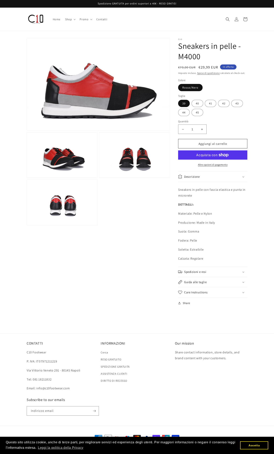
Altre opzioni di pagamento (212, 164)
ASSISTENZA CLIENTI (114, 373)
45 (197, 112)
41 (210, 103)
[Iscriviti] (94, 411)
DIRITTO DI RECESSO (114, 381)
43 (237, 103)
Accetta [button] (254, 445)
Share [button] (186, 303)
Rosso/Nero (190, 87)
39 (184, 103)
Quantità (183, 121)
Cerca (104, 352)
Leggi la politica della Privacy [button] (60, 447)
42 (223, 103)
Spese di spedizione (208, 72)
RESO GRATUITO (111, 359)
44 (184, 112)
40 (197, 103)
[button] (70, 19)
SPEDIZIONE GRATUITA (115, 366)
